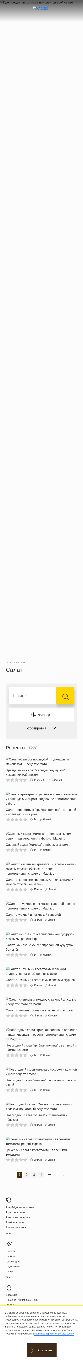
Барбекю (11, 1256)
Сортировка (36, 728)
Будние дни (12, 1261)
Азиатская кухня (15, 1212)
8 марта (10, 1251)
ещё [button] (8, 1233)
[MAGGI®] (41, 12)
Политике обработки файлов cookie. (54, 1333)
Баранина (11, 1294)
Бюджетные (13, 1266)
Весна (9, 1271)
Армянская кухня (16, 1227)
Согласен (45, 1350)
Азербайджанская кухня (20, 1207)
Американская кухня (18, 1217)
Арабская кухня (15, 1222)
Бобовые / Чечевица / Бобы (22, 1299)
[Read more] (41, 769)
